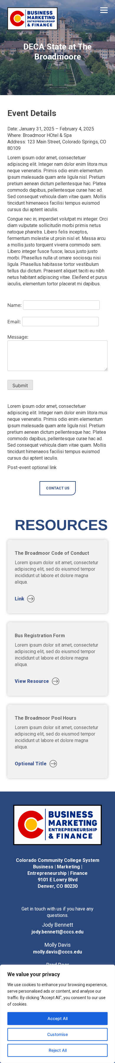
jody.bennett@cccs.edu (57, 932)
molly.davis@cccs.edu (57, 952)
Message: (17, 337)
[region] (57, 1014)
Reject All (58, 1050)
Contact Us (57, 488)
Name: (14, 305)
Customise (57, 1034)
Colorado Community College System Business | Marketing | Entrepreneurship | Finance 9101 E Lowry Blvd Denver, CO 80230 (57, 873)
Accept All (57, 1018)
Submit (20, 385)
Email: (14, 321)
